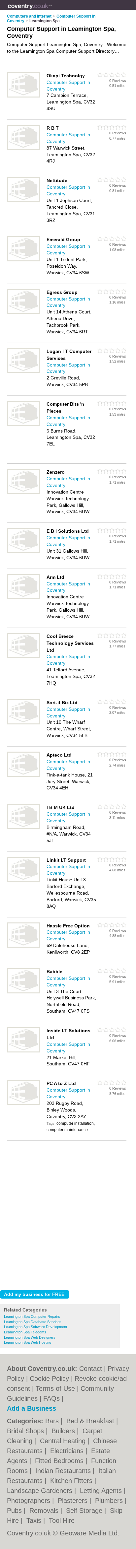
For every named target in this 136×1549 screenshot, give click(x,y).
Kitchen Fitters (72, 1480)
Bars (53, 1421)
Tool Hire (62, 1520)
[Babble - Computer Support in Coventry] (23, 992)
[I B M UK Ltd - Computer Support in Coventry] (23, 828)
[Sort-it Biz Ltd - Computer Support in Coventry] (23, 723)
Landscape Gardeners (40, 1490)
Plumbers (110, 1500)
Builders (64, 1431)
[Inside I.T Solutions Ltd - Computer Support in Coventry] (23, 1051)
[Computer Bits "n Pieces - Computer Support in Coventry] (23, 424)
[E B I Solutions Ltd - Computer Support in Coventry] (23, 551)
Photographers (29, 1500)
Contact (90, 1368)
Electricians (67, 1450)
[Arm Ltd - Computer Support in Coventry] (23, 597)
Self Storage (85, 1510)
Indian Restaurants (64, 1470)
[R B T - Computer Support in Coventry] (23, 148)
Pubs (15, 1510)
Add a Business (31, 1408)
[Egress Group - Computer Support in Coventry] (23, 312)
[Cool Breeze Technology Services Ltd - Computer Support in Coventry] (23, 656)
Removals (44, 1510)
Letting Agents (102, 1490)
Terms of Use (55, 1388)
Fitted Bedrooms (60, 1460)
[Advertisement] (68, 1213)
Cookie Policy (49, 1378)
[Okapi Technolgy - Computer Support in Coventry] (23, 96)
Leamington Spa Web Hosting (27, 1342)
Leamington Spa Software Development (35, 1327)
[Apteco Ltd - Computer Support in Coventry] (23, 775)
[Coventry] (52, 10)
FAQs (51, 1398)
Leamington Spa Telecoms (25, 1332)
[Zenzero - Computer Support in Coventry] (23, 492)
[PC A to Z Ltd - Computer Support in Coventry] (23, 1104)
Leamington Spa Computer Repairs (32, 1316)
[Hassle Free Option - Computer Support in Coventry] (23, 946)
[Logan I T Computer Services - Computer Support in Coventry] (23, 372)
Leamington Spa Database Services (32, 1322)
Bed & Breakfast (91, 1421)
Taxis (34, 1520)
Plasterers (73, 1500)
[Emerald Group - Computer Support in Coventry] (23, 260)
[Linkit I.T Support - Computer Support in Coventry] (23, 880)
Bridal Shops (26, 1431)
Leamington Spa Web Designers (29, 1337)
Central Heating (63, 1441)
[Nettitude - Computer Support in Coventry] (23, 201)
